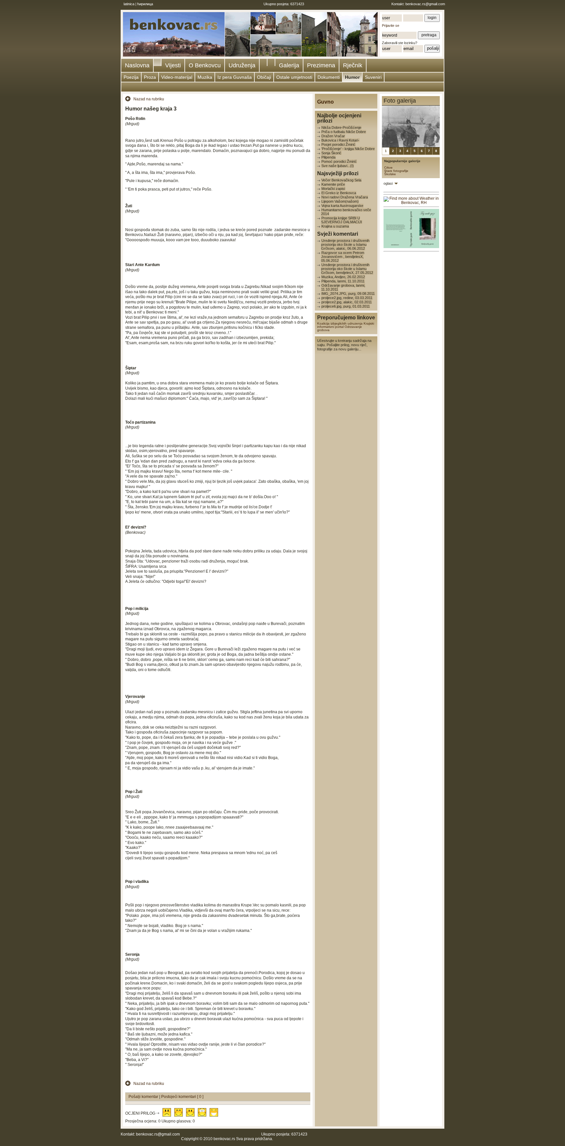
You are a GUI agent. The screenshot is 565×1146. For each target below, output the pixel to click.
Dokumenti (328, 77)
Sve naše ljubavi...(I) (337, 166)
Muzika (204, 77)
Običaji (264, 77)
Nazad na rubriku (148, 99)
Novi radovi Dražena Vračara (344, 197)
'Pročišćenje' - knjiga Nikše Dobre (348, 149)
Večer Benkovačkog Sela (341, 180)
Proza (150, 77)
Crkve (388, 167)
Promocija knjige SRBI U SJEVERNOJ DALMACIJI (341, 220)
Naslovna (137, 65)
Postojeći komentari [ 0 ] (182, 1096)
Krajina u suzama (335, 226)
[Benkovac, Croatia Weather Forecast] (411, 202)
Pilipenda (328, 157)
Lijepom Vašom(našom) (340, 201)
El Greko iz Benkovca (338, 193)
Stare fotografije (396, 171)
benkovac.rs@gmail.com (425, 4)
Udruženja (242, 65)
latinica (129, 4)
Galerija (289, 65)
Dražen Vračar (333, 136)
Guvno (325, 102)
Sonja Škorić (331, 153)
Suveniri (373, 77)
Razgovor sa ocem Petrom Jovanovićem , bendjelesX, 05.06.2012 (342, 256)
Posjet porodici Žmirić (338, 144)
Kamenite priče (333, 184)
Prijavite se (390, 25)
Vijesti (173, 65)
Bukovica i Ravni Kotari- (340, 140)
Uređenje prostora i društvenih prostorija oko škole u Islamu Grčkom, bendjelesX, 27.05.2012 (347, 269)
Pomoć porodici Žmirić (339, 161)
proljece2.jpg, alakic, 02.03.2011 (346, 302)
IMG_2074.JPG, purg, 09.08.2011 (348, 293)
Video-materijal (176, 77)
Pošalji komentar (143, 1096)
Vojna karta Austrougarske (342, 206)
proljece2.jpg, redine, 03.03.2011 (346, 298)
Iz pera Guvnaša (234, 77)
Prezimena (321, 65)
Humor (352, 77)
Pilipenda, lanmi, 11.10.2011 (343, 281)
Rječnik (352, 65)
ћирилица (145, 4)
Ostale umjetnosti (294, 77)
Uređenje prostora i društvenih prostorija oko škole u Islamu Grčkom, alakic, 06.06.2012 (345, 244)
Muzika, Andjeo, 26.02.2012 (343, 277)
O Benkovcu (205, 65)
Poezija (131, 77)
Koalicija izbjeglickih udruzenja (340, 323)
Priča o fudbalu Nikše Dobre (343, 132)
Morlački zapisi (333, 189)
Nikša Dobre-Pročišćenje (341, 127)
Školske (390, 174)
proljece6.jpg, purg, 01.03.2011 (345, 306)
